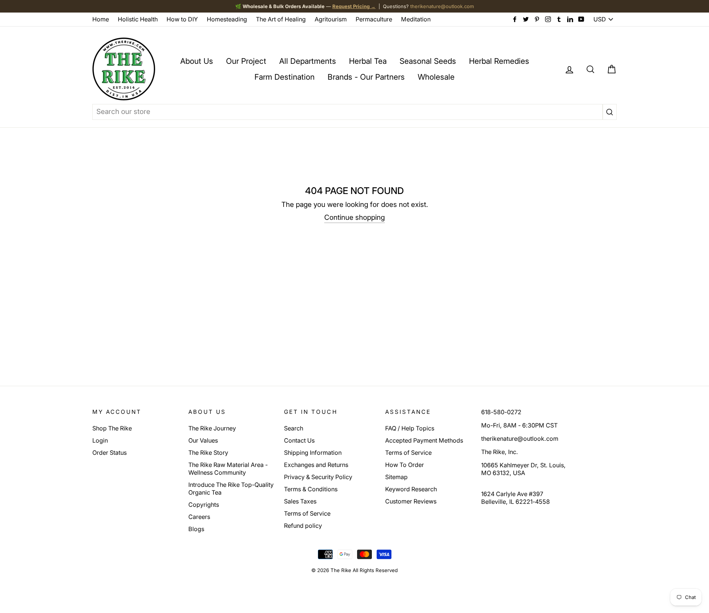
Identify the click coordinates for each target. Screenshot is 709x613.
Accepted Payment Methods (424, 440)
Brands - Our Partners (366, 77)
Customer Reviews (410, 501)
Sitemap (396, 477)
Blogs (196, 529)
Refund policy (303, 525)
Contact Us (299, 440)
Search (293, 428)
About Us (196, 61)
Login (100, 440)
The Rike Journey (212, 428)
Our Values (203, 440)
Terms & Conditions (311, 489)
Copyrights (203, 504)
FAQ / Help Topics (409, 428)
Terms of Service (307, 513)
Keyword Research (411, 489)
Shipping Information (313, 452)
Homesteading (227, 19)
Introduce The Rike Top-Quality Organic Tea (231, 488)
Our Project (246, 61)
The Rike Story (208, 452)
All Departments (307, 61)
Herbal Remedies (499, 61)
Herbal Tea (368, 61)
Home (100, 19)
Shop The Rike (112, 428)
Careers (199, 516)
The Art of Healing (281, 19)
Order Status (109, 452)
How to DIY (182, 19)
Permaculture (374, 19)
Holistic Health (138, 19)
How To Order (404, 464)
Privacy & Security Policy (318, 477)
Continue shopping (354, 217)
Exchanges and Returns (316, 464)
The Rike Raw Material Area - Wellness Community (228, 468)
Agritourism (331, 19)
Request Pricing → (354, 6)
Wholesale (436, 77)
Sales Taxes (300, 501)
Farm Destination (284, 77)
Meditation (416, 19)
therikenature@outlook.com (442, 6)
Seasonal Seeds (428, 61)
